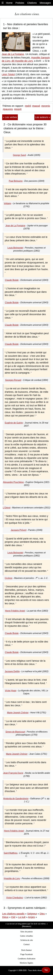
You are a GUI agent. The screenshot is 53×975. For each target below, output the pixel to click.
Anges (31, 917)
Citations (32, 3)
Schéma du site (26, 940)
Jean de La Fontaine (13, 54)
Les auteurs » (42, 117)
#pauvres (8, 109)
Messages (45, 3)
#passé (36, 106)
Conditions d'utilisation (26, 959)
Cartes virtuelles (26, 936)
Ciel (13, 917)
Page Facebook (26, 954)
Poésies (19, 3)
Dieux (5, 917)
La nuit (21, 917)
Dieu (42, 913)
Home (9, 3)
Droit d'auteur (26, 950)
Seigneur (32, 913)
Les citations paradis (13, 913)
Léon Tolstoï (8, 74)
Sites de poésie (26, 932)
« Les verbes (10, 117)
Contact (27, 944)
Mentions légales (26, 963)
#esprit (17, 109)
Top (46, 970)
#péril (28, 106)
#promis (45, 106)
